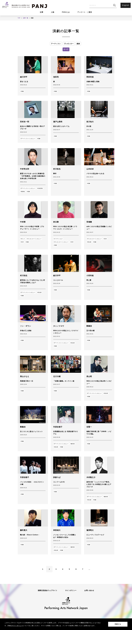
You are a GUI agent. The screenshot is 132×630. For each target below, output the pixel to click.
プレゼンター (69, 43)
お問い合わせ (89, 590)
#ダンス (23, 238)
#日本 (22, 242)
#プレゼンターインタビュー (34, 238)
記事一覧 (25, 18)
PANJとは (66, 12)
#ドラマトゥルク (58, 238)
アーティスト (56, 43)
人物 (52, 12)
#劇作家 (72, 443)
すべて (66, 49)
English (125, 5)
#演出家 (89, 242)
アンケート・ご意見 (84, 12)
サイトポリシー (71, 590)
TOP (19, 18)
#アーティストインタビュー (28, 138)
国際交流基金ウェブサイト (47, 590)
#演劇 (22, 91)
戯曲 (78, 43)
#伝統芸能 (40, 188)
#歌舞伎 (23, 191)
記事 (41, 12)
